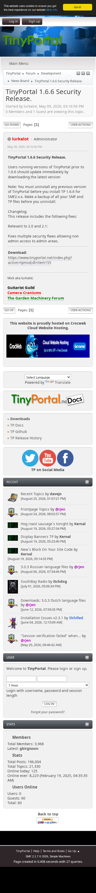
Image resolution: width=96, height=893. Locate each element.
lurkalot (20, 139)
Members (21, 737)
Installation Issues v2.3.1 (42, 617)
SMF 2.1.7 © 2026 (37, 856)
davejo (56, 493)
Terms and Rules (54, 851)
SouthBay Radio (34, 581)
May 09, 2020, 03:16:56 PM (24, 147)
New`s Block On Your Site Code (47, 549)
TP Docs (16, 425)
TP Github (18, 431)
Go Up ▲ (74, 851)
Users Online (24, 787)
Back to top (48, 814)
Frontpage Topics (35, 509)
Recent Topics (32, 493)
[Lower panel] (83, 73)
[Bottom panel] (88, 73)
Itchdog (60, 581)
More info (51, 10)
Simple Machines (60, 856)
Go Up (9, 310)
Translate (63, 382)
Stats (10, 724)
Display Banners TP (37, 536)
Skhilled (76, 617)
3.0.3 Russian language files (44, 566)
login (64, 668)
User (10, 657)
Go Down (12, 125)
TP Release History (25, 437)
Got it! (77, 7)
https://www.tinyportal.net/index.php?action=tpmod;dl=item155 (40, 260)
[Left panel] (78, 73)
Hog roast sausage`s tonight (44, 523)
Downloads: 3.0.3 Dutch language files (53, 600)
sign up (80, 668)
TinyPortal (23, 851)
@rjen (60, 509)
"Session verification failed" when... (51, 635)
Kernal (80, 523)
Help (36, 851)
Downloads (19, 418)
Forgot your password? (48, 712)
